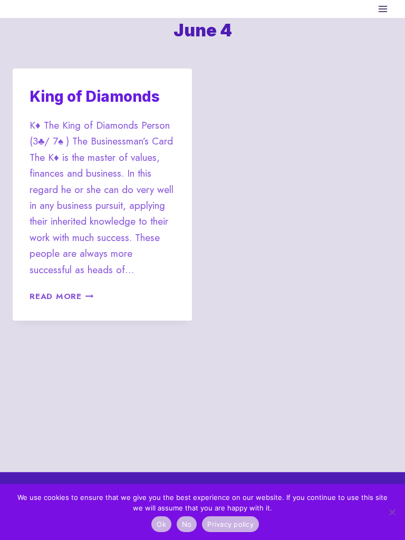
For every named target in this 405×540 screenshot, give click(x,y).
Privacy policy (230, 524)
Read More (62, 296)
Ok (161, 524)
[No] (392, 512)
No (187, 524)
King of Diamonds (95, 96)
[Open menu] (382, 9)
